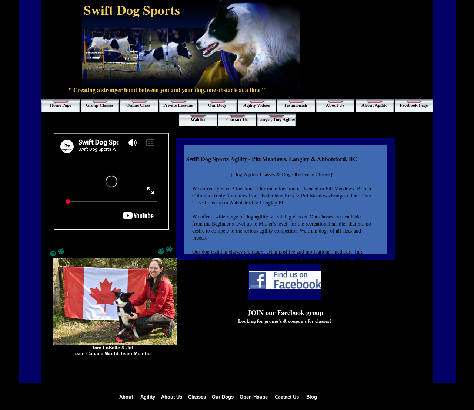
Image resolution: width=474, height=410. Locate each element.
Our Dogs (220, 397)
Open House (253, 397)
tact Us (294, 397)
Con (277, 396)
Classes (194, 397)
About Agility (137, 397)
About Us (168, 397)
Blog (313, 397)
